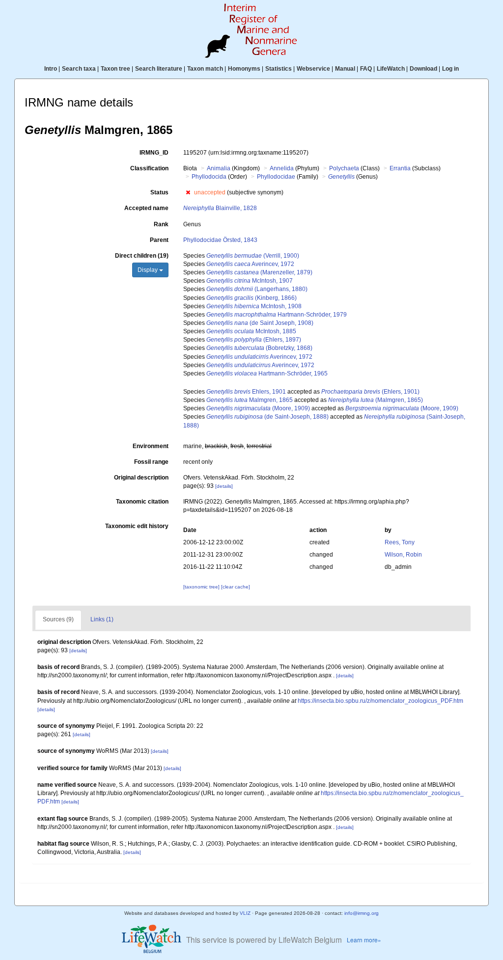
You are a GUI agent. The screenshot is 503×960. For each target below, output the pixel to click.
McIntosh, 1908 (254, 306)
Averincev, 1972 (250, 264)
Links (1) (101, 619)
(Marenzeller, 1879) (259, 272)
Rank (161, 224)
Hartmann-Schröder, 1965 (267, 373)
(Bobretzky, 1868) (259, 348)
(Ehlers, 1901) (370, 391)
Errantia (400, 168)
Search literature (158, 68)
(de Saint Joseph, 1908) (259, 323)
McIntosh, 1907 (249, 280)
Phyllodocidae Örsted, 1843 (220, 240)
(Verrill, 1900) (252, 255)
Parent (159, 240)
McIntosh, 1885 (251, 331)
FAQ (366, 68)
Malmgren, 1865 (249, 400)
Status (159, 192)
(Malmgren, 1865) (375, 400)
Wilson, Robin (403, 554)
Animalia (218, 168)
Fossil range (151, 461)
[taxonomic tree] (202, 586)
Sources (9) (58, 619)
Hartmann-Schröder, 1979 (276, 314)
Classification (149, 168)
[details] (224, 486)
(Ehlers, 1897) (253, 339)
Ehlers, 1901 (246, 391)
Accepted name (146, 208)
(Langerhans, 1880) (256, 289)
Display (148, 270)
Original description (141, 477)
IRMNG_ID (154, 152)
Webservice (313, 68)
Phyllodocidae (276, 176)
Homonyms (244, 68)
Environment (150, 446)
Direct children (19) (141, 255)
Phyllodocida (209, 176)
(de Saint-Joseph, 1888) (267, 416)
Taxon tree (115, 68)
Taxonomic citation (142, 501)
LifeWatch (391, 68)
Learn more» (364, 939)
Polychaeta (344, 168)
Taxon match (205, 68)
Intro (50, 68)
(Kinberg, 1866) (251, 297)
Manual (345, 68)
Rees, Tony (400, 542)
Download (423, 68)
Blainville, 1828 (220, 208)
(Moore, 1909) (258, 408)
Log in (450, 68)
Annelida (282, 168)
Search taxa (79, 68)
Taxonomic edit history (136, 526)
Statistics (278, 68)
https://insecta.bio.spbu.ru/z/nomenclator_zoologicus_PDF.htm (380, 700)
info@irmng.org (361, 913)
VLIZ (245, 913)
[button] (188, 192)
